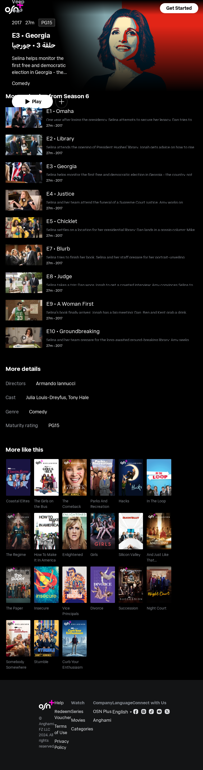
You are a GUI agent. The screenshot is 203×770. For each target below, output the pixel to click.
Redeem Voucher (62, 714)
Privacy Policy (61, 744)
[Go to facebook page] (135, 712)
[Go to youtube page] (159, 712)
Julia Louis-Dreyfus (46, 397)
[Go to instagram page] (143, 712)
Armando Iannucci (55, 383)
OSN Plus (102, 711)
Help (59, 703)
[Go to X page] (167, 712)
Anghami (102, 720)
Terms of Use (60, 729)
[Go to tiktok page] (151, 712)
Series (77, 711)
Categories (82, 729)
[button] (179, 8)
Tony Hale (78, 397)
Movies (78, 720)
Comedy (38, 411)
